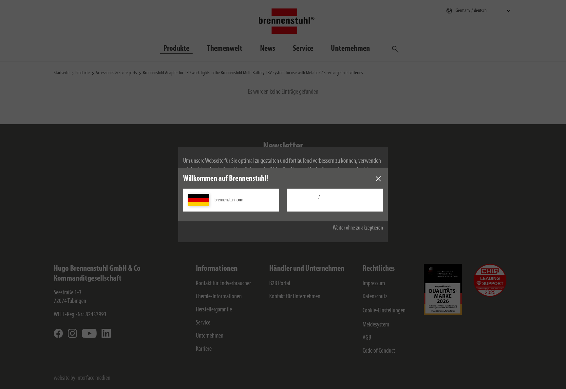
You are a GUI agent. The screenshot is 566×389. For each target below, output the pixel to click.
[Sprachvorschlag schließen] (378, 178)
